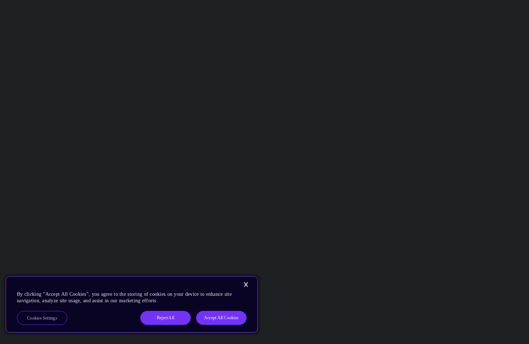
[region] (132, 304)
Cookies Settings (42, 318)
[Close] (246, 285)
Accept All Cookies (221, 317)
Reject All (165, 317)
